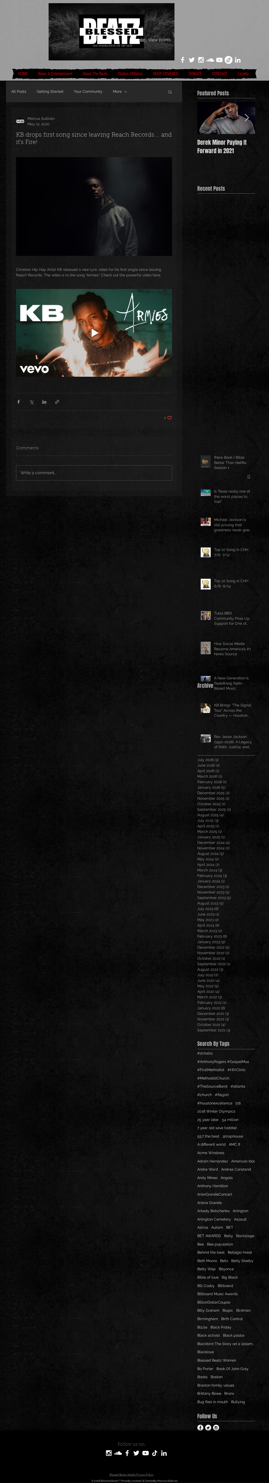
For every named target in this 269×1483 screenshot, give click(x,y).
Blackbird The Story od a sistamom (226, 1344)
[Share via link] (57, 401)
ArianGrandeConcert (214, 1194)
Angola (227, 1178)
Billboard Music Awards (217, 1294)
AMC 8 (234, 1144)
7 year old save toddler (217, 1128)
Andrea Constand (236, 1169)
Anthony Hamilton (212, 1186)
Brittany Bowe (209, 1393)
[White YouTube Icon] (219, 60)
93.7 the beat (208, 1136)
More (117, 91)
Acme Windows (210, 1153)
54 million (230, 1120)
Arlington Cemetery (214, 1219)
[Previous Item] (205, 118)
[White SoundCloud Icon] (210, 60)
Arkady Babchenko (213, 1211)
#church (204, 1095)
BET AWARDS (209, 1236)
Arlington (240, 1211)
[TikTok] (228, 60)
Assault (240, 1219)
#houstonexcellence (214, 1103)
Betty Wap (206, 1269)
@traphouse (233, 1136)
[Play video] (94, 333)
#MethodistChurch (213, 1078)
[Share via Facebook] (18, 401)
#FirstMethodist (210, 1070)
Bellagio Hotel (240, 1252)
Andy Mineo (207, 1178)
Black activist (208, 1335)
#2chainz (205, 1053)
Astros (202, 1227)
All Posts (18, 91)
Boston (217, 1377)
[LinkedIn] (238, 60)
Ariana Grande (209, 1203)
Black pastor (234, 1335)
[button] (170, 92)
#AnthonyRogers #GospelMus (223, 1062)
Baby (228, 1236)
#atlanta (238, 1086)
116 (238, 1103)
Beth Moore (207, 1261)
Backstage (245, 1236)
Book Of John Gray (232, 1369)
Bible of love (208, 1277)
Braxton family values (215, 1385)
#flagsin (222, 1095)
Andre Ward (207, 1169)
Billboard (225, 1286)
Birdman (243, 1310)
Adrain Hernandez (212, 1161)
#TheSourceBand (212, 1086)
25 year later (208, 1120)
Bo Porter (205, 1369)
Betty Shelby (242, 1261)
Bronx (229, 1393)
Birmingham (207, 1319)
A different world (211, 1144)
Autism (217, 1227)
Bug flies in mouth (212, 1402)
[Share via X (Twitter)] (31, 401)
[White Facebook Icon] (183, 60)
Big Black (230, 1277)
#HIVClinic (236, 1070)
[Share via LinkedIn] (44, 401)
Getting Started (50, 91)
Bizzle (202, 1327)
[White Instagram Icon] (201, 60)
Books (202, 1377)
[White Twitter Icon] (192, 60)
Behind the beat (211, 1252)
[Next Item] (246, 118)
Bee (200, 1244)
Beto (224, 1261)
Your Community (88, 91)
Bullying (238, 1402)
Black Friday (220, 1327)
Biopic (228, 1310)
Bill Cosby (206, 1286)
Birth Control (232, 1319)
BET (229, 1227)
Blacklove (205, 1352)
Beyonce (226, 1269)
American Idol (243, 1161)
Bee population (220, 1244)
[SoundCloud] (118, 1453)
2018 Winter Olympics (216, 1111)
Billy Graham (208, 1310)
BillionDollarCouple (213, 1302)
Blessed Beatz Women (216, 1360)
